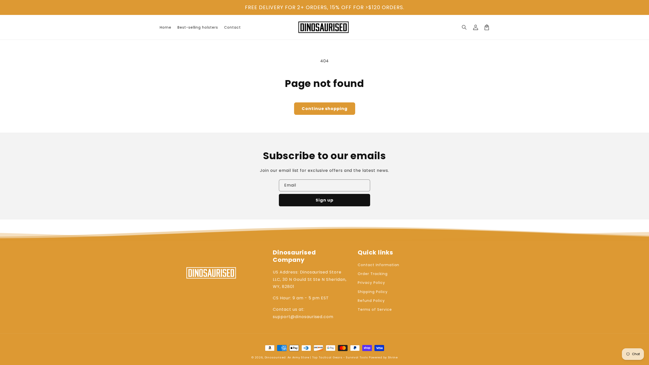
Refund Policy (371, 300)
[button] (464, 27)
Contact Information (378, 264)
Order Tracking (372, 273)
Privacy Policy (371, 282)
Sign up (324, 200)
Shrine (393, 357)
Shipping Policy (372, 291)
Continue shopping (325, 109)
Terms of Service (375, 309)
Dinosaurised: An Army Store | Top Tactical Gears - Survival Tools (316, 357)
